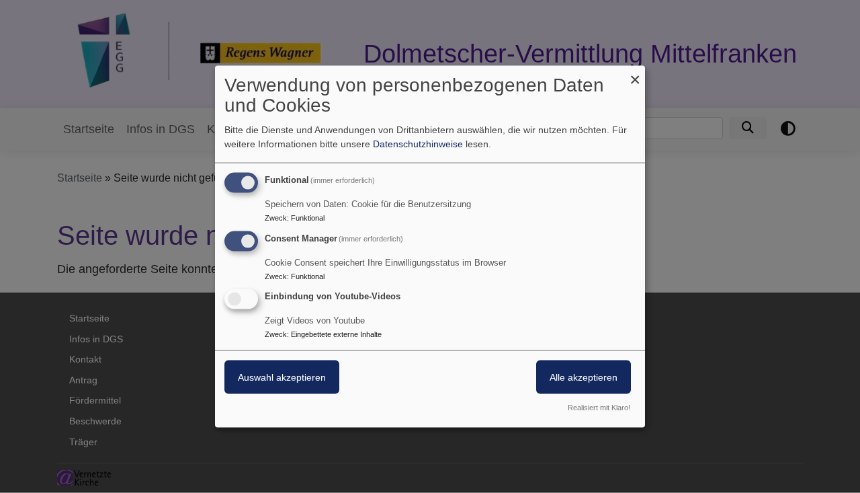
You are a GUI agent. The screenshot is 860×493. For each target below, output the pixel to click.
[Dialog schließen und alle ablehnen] (635, 73)
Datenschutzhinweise (418, 143)
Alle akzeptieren (583, 377)
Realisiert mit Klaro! (599, 408)
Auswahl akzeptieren (282, 377)
